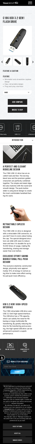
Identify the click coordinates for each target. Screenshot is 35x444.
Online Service (10, 349)
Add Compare (17, 102)
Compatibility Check (24, 350)
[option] (8, 61)
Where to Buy (17, 110)
